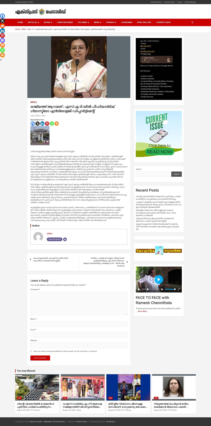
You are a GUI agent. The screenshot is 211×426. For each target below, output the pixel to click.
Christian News (65, 22)
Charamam (126, 22)
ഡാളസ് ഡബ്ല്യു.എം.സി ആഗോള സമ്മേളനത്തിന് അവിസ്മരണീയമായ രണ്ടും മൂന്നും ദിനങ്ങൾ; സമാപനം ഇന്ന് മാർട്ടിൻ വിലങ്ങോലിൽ (159, 204)
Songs (179, 2)
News (96, 22)
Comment (35, 289)
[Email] (65, 239)
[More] (56, 123)
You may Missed (26, 370)
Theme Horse (81, 422)
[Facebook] (33, 123)
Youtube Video (169, 2)
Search (138, 169)
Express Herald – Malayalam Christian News (47, 422)
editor (43, 116)
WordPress (110, 422)
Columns (82, 22)
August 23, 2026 (114, 410)
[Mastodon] (2, 40)
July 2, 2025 (35, 116)
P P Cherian (35, 410)
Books (47, 22)
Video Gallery (144, 22)
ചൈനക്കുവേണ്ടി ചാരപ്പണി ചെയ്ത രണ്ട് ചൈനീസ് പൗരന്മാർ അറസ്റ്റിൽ (50, 259)
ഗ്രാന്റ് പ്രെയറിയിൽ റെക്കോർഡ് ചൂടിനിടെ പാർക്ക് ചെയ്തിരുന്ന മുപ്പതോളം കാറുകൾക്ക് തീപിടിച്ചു (35, 406)
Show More (142, 311)
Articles (32, 22)
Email (33, 330)
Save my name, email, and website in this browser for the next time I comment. (65, 351)
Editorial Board (156, 2)
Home (20, 22)
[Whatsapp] (52, 123)
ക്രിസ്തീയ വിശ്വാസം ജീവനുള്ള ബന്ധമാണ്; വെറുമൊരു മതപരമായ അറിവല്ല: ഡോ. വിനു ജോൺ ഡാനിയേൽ (156, 212)
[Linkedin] (42, 123)
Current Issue (163, 22)
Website (33, 340)
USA (19, 398)
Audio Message (190, 2)
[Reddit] (2, 25)
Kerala (33, 102)
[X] (37, 123)
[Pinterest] (47, 123)
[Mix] (2, 45)
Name (33, 319)
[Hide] (1, 60)
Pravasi (110, 22)
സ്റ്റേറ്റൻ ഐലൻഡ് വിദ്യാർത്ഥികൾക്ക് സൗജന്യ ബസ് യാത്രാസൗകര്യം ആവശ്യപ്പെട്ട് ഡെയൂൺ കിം (157, 226)
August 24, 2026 (23, 410)
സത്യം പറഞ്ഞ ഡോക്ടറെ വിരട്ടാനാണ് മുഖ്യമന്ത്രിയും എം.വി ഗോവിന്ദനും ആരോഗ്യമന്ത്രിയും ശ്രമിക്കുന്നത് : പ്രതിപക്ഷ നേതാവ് (103, 262)
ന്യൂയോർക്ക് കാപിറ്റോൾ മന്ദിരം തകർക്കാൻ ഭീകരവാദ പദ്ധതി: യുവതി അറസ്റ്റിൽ (171, 406)
